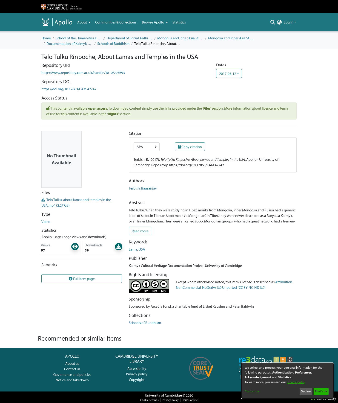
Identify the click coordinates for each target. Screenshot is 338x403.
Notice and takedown (72, 380)
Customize (252, 391)
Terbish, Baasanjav (143, 188)
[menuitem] (83, 22)
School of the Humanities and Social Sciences (79, 38)
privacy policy (296, 382)
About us (72, 363)
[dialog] (287, 380)
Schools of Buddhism (113, 43)
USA (142, 249)
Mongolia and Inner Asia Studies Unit (180, 38)
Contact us (72, 369)
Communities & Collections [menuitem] (115, 22)
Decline (306, 391)
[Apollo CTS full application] (201, 381)
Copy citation (191, 146)
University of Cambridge (163, 395)
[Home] (61, 6)
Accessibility (136, 368)
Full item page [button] (83, 278)
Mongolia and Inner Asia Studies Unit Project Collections (231, 38)
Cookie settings (149, 400)
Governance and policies (72, 374)
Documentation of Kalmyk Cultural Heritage (69, 43)
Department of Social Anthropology (129, 38)
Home (46, 38)
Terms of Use (190, 400)
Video (45, 221)
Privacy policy (136, 374)
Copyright (136, 379)
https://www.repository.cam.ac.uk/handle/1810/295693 (83, 72)
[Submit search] (273, 22)
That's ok (321, 391)
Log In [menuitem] (288, 22)
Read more (140, 231)
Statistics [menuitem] (179, 22)
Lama (133, 249)
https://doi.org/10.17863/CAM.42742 (68, 89)
